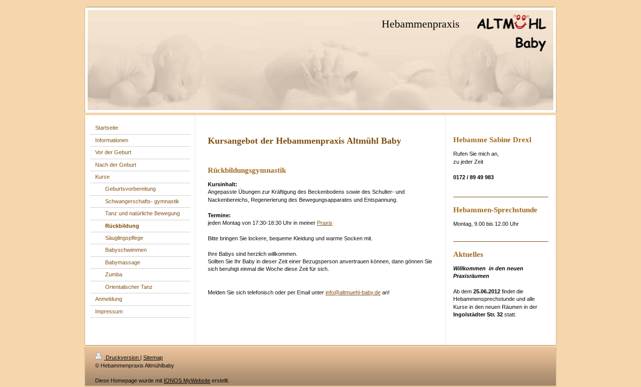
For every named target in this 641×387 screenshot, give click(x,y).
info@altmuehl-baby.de (353, 292)
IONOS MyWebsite (187, 380)
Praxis (325, 223)
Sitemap (153, 357)
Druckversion (122, 357)
